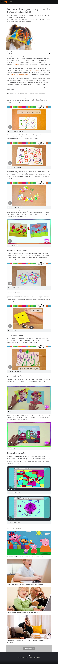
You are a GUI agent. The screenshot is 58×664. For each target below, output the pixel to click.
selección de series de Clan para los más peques (36, 19)
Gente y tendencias (29, 648)
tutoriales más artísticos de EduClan (18, 74)
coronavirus (16, 64)
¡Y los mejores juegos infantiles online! (20, 21)
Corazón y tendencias (34, 70)
